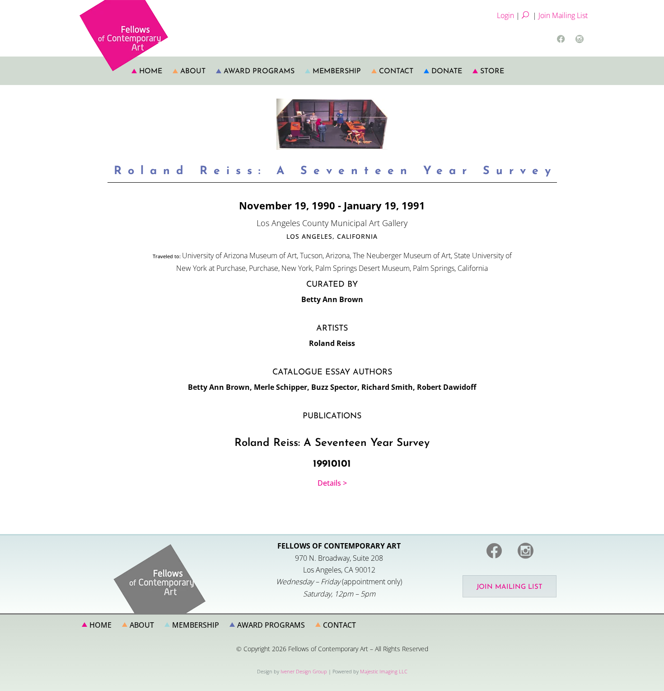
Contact (396, 71)
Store (492, 71)
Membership (337, 71)
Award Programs (259, 71)
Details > (332, 483)
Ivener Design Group (304, 671)
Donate (446, 71)
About (193, 71)
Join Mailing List (563, 15)
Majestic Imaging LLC (383, 671)
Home (150, 71)
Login (505, 15)
